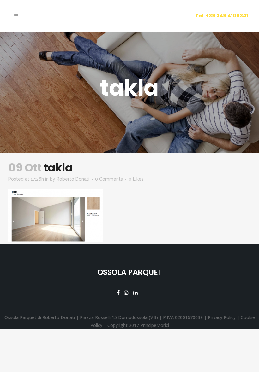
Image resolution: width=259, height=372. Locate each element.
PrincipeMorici (154, 325)
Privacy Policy (222, 317)
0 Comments (109, 179)
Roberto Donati (73, 179)
